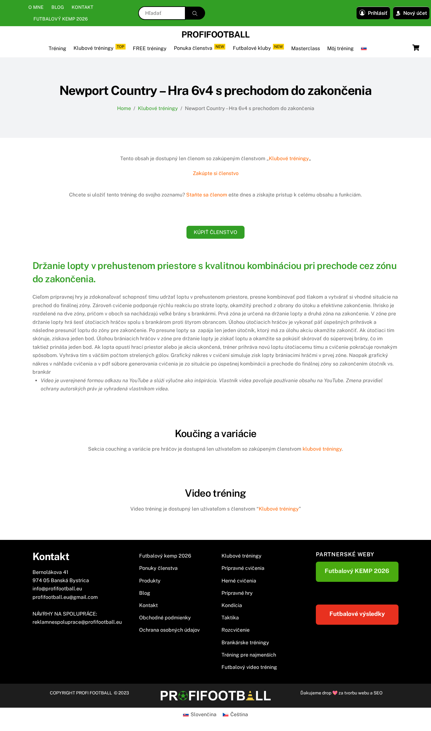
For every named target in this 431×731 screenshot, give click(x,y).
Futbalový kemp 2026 (60, 18)
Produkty (150, 581)
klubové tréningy (322, 449)
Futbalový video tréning (249, 667)
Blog (57, 7)
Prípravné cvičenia (242, 568)
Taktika (230, 618)
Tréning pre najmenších (248, 655)
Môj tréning (340, 48)
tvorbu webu (356, 692)
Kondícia (231, 605)
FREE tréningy (150, 48)
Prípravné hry (237, 593)
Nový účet (415, 13)
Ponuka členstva (199, 47)
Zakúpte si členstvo (216, 173)
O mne (36, 7)
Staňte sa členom (206, 195)
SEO (378, 692)
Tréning (57, 48)
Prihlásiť (377, 13)
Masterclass (305, 48)
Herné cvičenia (238, 581)
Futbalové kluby (258, 47)
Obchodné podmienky (165, 618)
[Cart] (416, 47)
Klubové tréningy (99, 47)
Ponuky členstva (158, 568)
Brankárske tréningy (245, 643)
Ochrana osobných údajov (169, 630)
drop (327, 692)
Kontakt (82, 7)
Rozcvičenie (235, 630)
